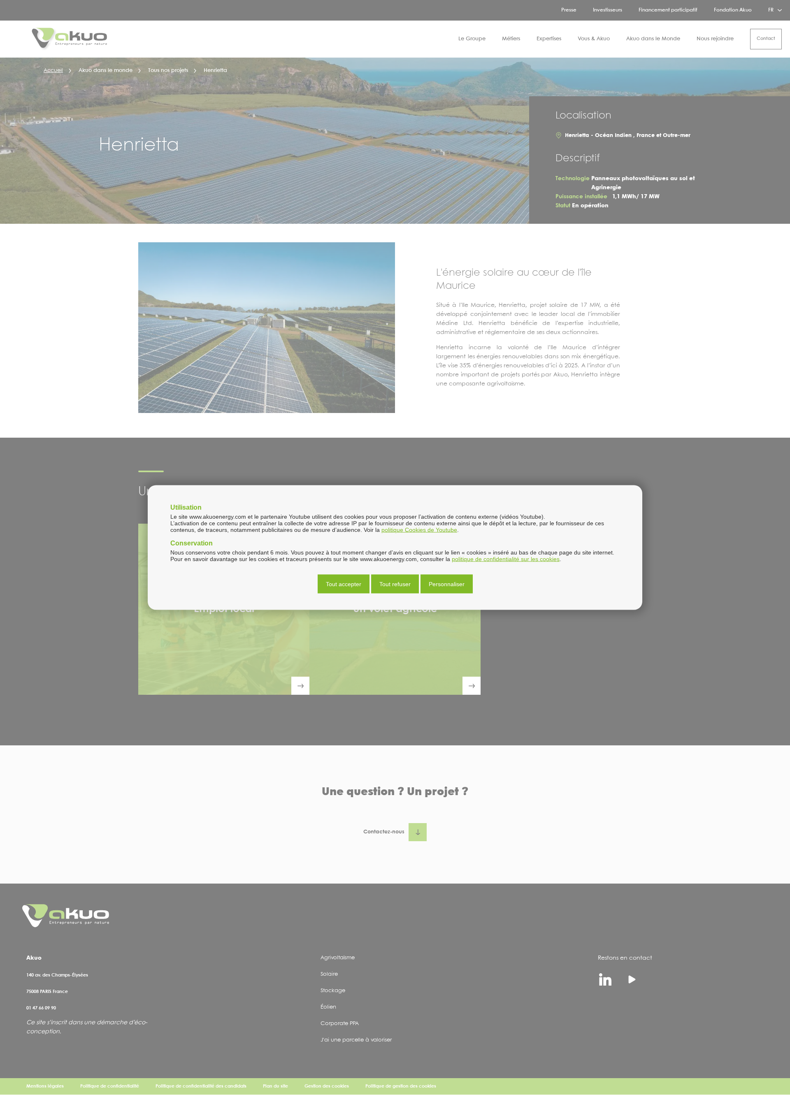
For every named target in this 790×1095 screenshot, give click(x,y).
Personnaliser (447, 584)
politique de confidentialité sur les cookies (506, 559)
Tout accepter (343, 584)
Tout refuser (395, 584)
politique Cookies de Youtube (419, 530)
